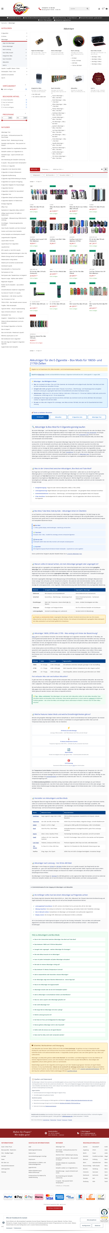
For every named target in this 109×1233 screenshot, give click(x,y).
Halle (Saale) (96, 1165)
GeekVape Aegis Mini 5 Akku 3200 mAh (57, 240)
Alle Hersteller (50, 175)
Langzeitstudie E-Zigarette (8, 237)
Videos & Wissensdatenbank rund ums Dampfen (12, 322)
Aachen (85, 1147)
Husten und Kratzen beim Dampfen (11, 231)
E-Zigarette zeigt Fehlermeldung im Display (13, 178)
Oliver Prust (41, 374)
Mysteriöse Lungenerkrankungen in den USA (14, 253)
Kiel (94, 1178)
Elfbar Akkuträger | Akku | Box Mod (59, 105)
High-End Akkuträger (9, 43)
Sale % (4, 65)
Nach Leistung (7, 49)
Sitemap (3, 1172)
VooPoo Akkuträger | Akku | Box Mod (58, 153)
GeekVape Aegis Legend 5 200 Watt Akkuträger (38, 240)
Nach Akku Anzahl (8, 52)
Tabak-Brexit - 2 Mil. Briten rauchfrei (11, 296)
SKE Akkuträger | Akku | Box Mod (59, 135)
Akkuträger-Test (96, 417)
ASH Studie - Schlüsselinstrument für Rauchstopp (12, 136)
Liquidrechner (5, 247)
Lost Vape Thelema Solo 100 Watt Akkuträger (97, 272)
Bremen (85, 1169)
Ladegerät (92, 698)
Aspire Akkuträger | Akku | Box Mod (58, 96)
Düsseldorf (96, 1147)
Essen (94, 1153)
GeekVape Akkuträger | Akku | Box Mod (59, 114)
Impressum (9, 1228)
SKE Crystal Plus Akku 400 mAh (78, 304)
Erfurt (94, 1150)
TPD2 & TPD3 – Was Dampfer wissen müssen (14, 302)
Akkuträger (4, 39)
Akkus (33, 636)
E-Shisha (3, 36)
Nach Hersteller (7, 59)
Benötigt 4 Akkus (96, 64)
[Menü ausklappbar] (2, 9)
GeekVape (36, 816)
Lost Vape (36, 842)
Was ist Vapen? (5, 329)
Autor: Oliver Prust (6, 1147)
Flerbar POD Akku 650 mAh (97, 207)
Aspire (35, 834)
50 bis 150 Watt (76, 60)
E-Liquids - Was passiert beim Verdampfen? (13, 163)
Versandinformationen (7, 1165)
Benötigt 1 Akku (96, 57)
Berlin (85, 1153)
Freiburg (95, 1159)
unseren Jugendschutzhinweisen (89, 1069)
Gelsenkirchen (97, 1162)
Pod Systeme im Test (7, 272)
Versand (59, 1120)
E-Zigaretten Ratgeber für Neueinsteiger (12, 185)
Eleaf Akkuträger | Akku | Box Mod (59, 101)
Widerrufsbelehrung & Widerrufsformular (35, 1171)
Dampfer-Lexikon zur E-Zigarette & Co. (12, 151)
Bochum (85, 1159)
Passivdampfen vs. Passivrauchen (11, 269)
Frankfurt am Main (98, 1156)
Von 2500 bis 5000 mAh (39, 96)
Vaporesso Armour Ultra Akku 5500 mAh (38, 337)
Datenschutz (17, 1228)
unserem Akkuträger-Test (74, 554)
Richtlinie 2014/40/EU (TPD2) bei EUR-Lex (70, 1103)
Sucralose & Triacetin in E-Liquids (11, 293)
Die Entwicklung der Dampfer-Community (13, 159)
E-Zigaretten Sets (84, 434)
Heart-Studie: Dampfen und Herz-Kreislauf (13, 228)
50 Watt (74, 58)
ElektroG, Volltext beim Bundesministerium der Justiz (79, 1100)
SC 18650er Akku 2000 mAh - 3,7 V (39, 305)
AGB (30, 1147)
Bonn (84, 1162)
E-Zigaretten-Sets (77, 417)
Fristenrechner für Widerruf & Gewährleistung (37, 1176)
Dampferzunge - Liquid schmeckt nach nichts (12, 155)
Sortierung (45, 169)
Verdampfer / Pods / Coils (8, 71)
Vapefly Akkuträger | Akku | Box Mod (58, 144)
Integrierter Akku (7, 56)
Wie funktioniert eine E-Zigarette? (10, 339)
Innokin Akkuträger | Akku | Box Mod (58, 118)
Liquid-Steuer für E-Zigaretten (9, 244)
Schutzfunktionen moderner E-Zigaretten (13, 290)
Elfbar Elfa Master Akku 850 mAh (57, 208)
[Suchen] (87, 8)
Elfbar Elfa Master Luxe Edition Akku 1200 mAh (78, 208)
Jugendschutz (46, 1120)
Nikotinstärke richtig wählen (9, 259)
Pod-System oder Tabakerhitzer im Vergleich (14, 275)
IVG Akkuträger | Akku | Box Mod (59, 122)
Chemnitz (86, 1172)
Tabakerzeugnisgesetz (50, 1106)
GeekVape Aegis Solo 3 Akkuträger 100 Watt (75, 240)
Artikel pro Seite (57, 169)
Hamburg (95, 1169)
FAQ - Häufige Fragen (7, 1153)
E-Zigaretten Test (6, 194)
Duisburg (85, 1181)
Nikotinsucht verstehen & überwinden (12, 263)
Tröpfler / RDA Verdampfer (9, 305)
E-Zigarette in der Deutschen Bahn (11, 169)
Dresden (85, 1178)
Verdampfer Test (6, 315)
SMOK (34, 825)
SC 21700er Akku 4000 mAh (57, 304)
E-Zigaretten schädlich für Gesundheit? (12, 191)
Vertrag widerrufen (54, 1208)
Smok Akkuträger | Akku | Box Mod (59, 140)
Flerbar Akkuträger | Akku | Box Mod (58, 109)
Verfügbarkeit (36, 175)
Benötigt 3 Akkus (96, 61)
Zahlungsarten (5, 1169)
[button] (102, 169)
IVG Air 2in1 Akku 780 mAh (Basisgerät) (96, 240)
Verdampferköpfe (51, 776)
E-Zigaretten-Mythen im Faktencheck (11, 200)
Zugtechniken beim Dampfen (9, 347)
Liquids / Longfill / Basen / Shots (10, 68)
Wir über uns (5, 1162)
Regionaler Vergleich (7, 281)
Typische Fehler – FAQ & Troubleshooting (13, 308)
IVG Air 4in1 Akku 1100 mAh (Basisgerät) (37, 272)
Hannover (95, 1172)
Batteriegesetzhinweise (35, 1150)
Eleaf (34, 828)
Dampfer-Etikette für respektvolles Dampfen (14, 148)
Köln (94, 1181)
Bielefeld (85, 1156)
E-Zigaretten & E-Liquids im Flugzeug (11, 181)
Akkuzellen (58, 417)
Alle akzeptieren (91, 1220)
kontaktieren (69, 452)
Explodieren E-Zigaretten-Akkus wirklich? (13, 210)
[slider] (26, 120)
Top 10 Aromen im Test (8, 299)
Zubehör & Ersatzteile (7, 74)
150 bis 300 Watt (77, 65)
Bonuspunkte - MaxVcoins (8, 1150)
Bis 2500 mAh (36, 94)
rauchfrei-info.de (72, 1071)
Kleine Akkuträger (8, 46)
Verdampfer (40, 417)
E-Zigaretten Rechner (7, 188)
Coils (73, 765)
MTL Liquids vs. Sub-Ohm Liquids (10, 250)
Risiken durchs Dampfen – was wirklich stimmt (12, 285)
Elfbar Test (4, 207)
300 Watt (54, 876)
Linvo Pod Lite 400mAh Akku (58, 271)
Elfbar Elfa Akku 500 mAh (37, 207)
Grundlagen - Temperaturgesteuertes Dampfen (12, 224)
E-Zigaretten (4, 33)
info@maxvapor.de (67, 1116)
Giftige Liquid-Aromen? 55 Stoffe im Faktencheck (11, 214)
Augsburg (86, 1150)
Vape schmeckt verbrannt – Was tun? (11, 312)
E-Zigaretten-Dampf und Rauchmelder (12, 197)
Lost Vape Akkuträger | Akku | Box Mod (58, 131)
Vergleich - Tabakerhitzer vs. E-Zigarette (12, 318)
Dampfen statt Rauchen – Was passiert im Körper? (13, 144)
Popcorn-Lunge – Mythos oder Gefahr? (12, 278)
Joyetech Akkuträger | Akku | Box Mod (58, 127)
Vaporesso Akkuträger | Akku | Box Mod (59, 148)
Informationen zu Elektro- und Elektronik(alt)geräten (37, 1163)
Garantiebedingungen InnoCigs (37, 1156)
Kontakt (70, 1120)
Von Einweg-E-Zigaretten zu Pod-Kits (11, 326)
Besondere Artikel (65, 175)
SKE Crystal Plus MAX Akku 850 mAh (98, 305)
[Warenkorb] (106, 8)
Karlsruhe (95, 1175)
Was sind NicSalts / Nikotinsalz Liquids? (12, 332)
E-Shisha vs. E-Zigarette (8, 166)
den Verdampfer (91, 432)
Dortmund (86, 1175)
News (3, 1159)
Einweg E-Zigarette (6, 204)
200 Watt (74, 63)
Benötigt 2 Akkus (96, 59)
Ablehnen (97, 1225)
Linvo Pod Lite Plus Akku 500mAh (76, 272)
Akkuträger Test (5, 132)
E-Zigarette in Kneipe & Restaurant (11, 172)
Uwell (34, 837)
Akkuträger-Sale (84, 454)
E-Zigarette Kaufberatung (8, 175)
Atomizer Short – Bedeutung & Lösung (12, 140)
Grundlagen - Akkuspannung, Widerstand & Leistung (13, 219)
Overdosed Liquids (6, 266)
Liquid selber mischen (7, 240)
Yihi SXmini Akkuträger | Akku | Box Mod (59, 157)
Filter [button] (35, 169)
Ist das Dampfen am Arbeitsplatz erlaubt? (13, 234)
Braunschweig (87, 1165)
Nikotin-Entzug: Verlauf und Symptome (12, 256)
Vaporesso (36, 821)
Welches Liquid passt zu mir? (9, 335)
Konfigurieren (86, 1225)
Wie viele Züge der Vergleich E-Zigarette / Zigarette (13, 343)
